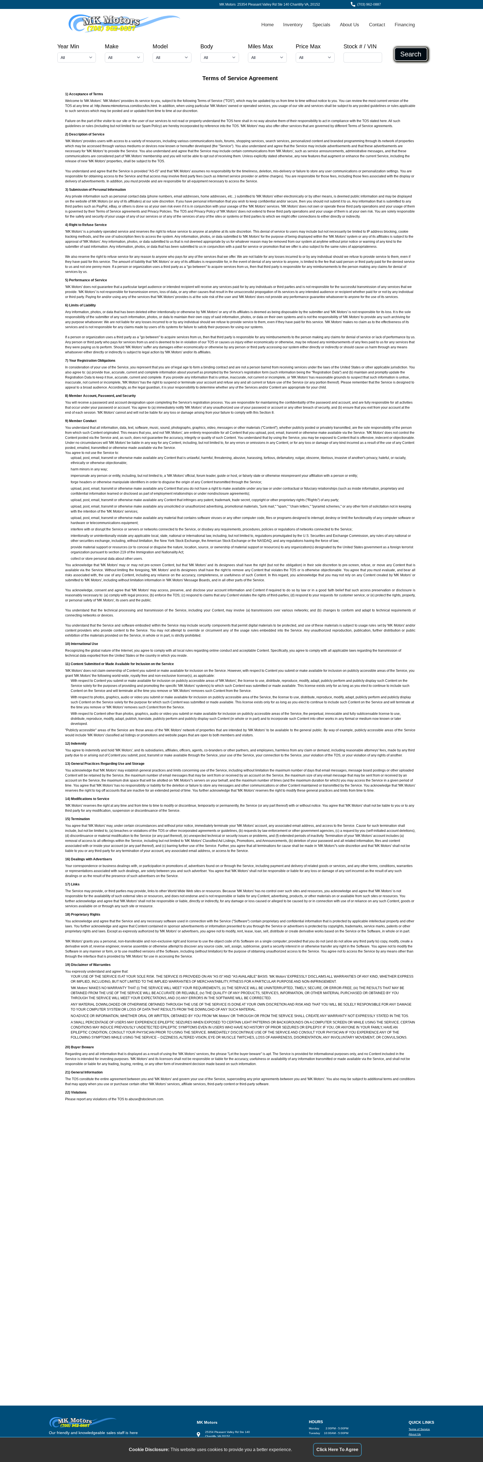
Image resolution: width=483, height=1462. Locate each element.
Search (410, 54)
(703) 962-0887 (369, 4)
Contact (377, 24)
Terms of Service (419, 1429)
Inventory (293, 24)
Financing (405, 24)
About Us (349, 24)
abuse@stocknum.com (146, 1099)
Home (267, 24)
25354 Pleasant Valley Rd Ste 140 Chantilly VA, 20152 (278, 4)
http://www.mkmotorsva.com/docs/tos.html (125, 106)
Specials (321, 24)
